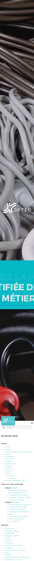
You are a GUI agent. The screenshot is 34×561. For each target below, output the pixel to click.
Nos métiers (8, 468)
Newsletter (8, 466)
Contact (7, 454)
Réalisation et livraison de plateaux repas (17, 557)
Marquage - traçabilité (12, 536)
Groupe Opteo (9, 459)
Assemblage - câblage (12, 531)
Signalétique (9, 548)
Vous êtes (8, 473)
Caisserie (8, 538)
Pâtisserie (8, 555)
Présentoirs (8, 540)
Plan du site (8, 471)
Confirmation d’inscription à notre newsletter (19, 452)
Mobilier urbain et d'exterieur (14, 545)
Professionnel (13, 478)
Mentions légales (10, 464)
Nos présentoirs (10, 533)
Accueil (7, 447)
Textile (7, 552)
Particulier (12, 476)
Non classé (15, 502)
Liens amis (8, 461)
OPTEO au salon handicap (16, 519)
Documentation (9, 457)
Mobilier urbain (9, 529)
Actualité (14, 488)
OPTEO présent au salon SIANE (18, 495)
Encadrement (9, 543)
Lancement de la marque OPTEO (19, 516)
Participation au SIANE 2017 (17, 509)
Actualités (8, 449)
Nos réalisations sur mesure (13, 560)
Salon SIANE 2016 (14, 521)
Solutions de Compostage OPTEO (15, 480)
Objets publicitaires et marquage (15, 550)
